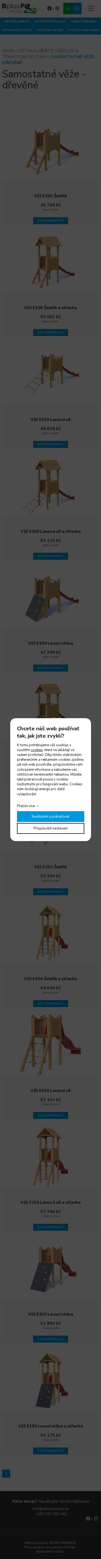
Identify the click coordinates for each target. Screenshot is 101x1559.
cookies (37, 750)
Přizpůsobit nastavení (50, 828)
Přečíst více (26, 806)
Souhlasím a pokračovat (50, 816)
